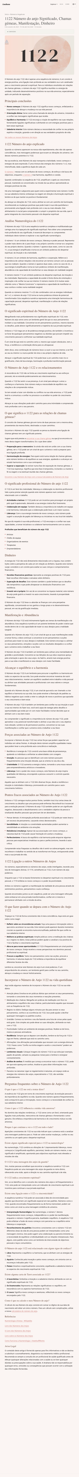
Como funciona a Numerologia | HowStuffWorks (25, 1341)
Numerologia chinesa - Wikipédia (18, 1321)
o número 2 (27, 175)
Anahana (6, 4)
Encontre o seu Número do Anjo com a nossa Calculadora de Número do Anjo (37, 477)
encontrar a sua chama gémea (38, 438)
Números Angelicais (17, 14)
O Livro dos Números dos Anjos (18, 1331)
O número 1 (10, 172)
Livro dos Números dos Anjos (17, 1326)
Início (7, 14)
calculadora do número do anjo (24, 1311)
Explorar (53, 4)
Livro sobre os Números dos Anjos (19, 1336)
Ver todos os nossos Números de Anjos (21, 137)
